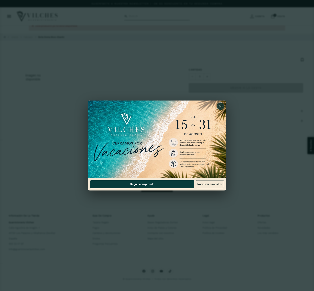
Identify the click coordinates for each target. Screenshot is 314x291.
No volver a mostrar (210, 184)
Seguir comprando (142, 184)
